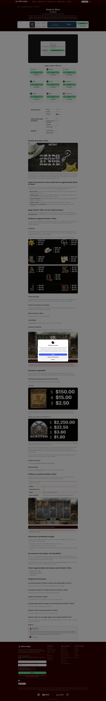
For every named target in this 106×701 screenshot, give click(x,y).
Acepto (53, 354)
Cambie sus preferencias (53, 357)
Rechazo (53, 359)
